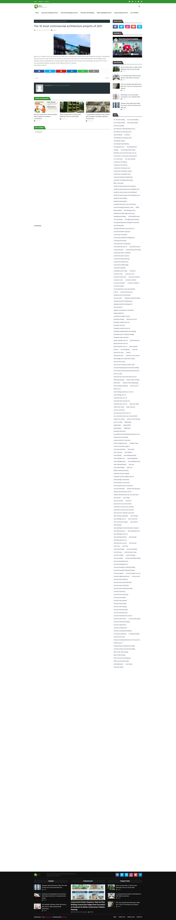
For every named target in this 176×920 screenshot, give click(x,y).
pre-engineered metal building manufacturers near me (127, 435)
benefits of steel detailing (120, 201)
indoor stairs (117, 382)
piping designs (117, 425)
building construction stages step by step (124, 213)
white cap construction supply (121, 661)
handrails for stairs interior (133, 355)
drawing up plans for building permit (123, 301)
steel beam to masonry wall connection (124, 510)
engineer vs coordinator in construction (124, 310)
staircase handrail (118, 500)
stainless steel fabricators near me (123, 491)
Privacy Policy (131, 917)
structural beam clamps (130, 552)
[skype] (141, 1)
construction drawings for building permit (124, 237)
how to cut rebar (118, 373)
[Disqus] (72, 201)
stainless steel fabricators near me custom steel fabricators (126, 495)
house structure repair (119, 361)
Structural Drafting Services (121, 564)
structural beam (118, 552)
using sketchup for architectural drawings (124, 646)
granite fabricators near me (121, 343)
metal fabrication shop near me (122, 401)
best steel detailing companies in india (123, 207)
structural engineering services (122, 576)
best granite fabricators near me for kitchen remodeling (125, 205)
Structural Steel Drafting (120, 603)
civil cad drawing (118, 219)
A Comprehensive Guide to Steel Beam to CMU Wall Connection (131, 77)
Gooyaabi (64, 917)
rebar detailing (117, 455)
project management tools (120, 443)
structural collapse (118, 555)
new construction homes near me (122, 413)
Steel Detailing (117, 525)
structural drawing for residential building (124, 567)
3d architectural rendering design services (124, 128)
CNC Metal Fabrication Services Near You (124, 228)
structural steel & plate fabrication (122, 582)
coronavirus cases (129, 274)
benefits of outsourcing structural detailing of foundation (125, 193)
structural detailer (118, 558)
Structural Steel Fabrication (121, 609)
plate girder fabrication (119, 431)
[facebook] (129, 1)
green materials (133, 346)
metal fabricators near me (120, 404)
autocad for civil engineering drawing (123, 180)
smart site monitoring (119, 488)
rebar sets (131, 464)
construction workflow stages (121, 265)
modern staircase (130, 407)
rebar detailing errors (119, 458)
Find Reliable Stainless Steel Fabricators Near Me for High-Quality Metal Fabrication (54, 906)
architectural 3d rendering (120, 165)
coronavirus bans (118, 274)
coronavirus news (118, 280)
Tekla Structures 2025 (119, 637)
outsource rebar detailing (133, 419)
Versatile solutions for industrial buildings (124, 649)
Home (35, 1)
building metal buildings (120, 216)
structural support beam (120, 624)
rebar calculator (118, 452)
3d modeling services (119, 147)
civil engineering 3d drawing (132, 219)
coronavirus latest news (120, 277)
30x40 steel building (119, 125)
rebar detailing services (134, 461)
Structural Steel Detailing (120, 600)
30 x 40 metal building (132, 119)
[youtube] (133, 27)
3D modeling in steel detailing (121, 144)
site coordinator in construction (122, 482)
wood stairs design (118, 667)
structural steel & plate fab (121, 579)
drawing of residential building (132, 298)
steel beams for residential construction (124, 513)
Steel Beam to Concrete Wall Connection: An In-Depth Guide (130, 96)
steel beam (128, 500)
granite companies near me (121, 340)
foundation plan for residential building (124, 334)
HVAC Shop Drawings (119, 379)
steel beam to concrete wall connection (124, 506)
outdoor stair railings (119, 419)
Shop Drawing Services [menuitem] (121, 13)
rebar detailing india (132, 458)
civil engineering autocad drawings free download (126, 222)
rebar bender (131, 449)
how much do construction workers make (124, 364)
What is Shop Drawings (119, 655)
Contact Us (139, 917)
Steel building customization (121, 516)
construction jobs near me (120, 246)
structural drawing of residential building (124, 570)
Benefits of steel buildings (120, 198)
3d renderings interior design (128, 150)
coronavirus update (119, 286)
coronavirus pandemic (119, 283)
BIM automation (118, 210)
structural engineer (119, 573)
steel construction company (121, 522)
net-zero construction (119, 410)
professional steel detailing (121, 437)
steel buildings (134, 516)
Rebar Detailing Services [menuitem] (104, 13)
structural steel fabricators (121, 612)
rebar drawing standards (120, 464)
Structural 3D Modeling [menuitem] (87, 13)
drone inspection (118, 307)
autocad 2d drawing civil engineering (123, 177)
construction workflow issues (121, 261)
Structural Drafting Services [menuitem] (49, 13)
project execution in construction (122, 440)
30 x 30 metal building (119, 119)
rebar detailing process (120, 461)
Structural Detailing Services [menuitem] (69, 13)
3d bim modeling (118, 134)
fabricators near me (132, 319)
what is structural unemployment (122, 658)
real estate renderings (119, 449)
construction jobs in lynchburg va (122, 243)
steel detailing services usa (121, 534)
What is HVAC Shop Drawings (121, 652)
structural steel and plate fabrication (123, 588)
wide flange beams (118, 664)
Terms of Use (122, 917)
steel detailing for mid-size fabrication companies (126, 528)
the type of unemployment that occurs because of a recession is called (127, 640)
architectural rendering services (122, 168)
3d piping (116, 150)
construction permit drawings (133, 249)
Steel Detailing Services (134, 531)
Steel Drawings (132, 537)
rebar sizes (129, 467)
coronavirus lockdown (134, 277)
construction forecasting (120, 240)
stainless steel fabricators (133, 488)
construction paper (118, 249)
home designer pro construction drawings (124, 358)
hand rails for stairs (119, 352)
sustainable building (134, 634)
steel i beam (117, 546)
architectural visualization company (123, 171)
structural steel (136, 576)
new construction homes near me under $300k (125, 416)
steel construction (132, 519)
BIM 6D (137, 207)
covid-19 (116, 292)
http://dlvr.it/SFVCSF (40, 65)
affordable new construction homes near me (125, 153)
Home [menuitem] (37, 13)
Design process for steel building (122, 295)
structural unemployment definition (123, 630)
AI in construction (118, 159)
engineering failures (119, 313)
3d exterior (127, 134)
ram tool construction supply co (122, 446)
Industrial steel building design (130, 382)
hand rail (116, 349)
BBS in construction (118, 183)
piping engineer (118, 428)
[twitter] (132, 1)
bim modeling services (129, 210)
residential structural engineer (121, 473)
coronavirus (132, 271)
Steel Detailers (134, 522)
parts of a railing (118, 422)
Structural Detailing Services (121, 561)
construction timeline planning (121, 258)
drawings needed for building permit (123, 304)
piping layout (127, 428)
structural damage (130, 555)
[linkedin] (140, 875)
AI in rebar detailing (130, 159)
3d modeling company (119, 141)
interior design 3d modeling (121, 385)
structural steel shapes (134, 618)
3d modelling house (132, 147)
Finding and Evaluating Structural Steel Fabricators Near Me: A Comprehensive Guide (54, 896)
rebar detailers (128, 452)
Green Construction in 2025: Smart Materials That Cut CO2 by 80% (70, 115)
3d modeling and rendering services (123, 137)
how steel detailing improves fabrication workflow (126, 367)
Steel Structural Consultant (42, 30)
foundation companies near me (122, 322)
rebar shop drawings (119, 467)
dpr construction (118, 298)
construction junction (134, 246)
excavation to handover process (122, 316)
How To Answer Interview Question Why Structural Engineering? (126, 371)
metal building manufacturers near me (123, 392)
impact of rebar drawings (133, 379)
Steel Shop (125, 546)
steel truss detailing (132, 549)
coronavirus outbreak (130, 280)
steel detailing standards (120, 537)
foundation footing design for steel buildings (125, 331)
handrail (128, 352)
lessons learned (134, 385)
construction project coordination (122, 252)
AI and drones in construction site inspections (125, 156)
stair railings (126, 497)
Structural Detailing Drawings (133, 558)
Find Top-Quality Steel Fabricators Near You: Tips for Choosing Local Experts (131, 86)
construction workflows (119, 268)
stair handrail (117, 497)
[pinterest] (138, 1)
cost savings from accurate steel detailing (124, 289)
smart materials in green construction (123, 485)
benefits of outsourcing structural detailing (124, 186)
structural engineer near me (133, 573)
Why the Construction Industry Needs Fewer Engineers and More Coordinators (45, 116)
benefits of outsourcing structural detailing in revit (126, 189)
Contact (47, 1)
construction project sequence (121, 255)
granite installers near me (120, 346)
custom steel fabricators (126, 292)
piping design (128, 422)
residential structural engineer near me (124, 476)
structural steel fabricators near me (123, 615)
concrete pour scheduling (120, 234)
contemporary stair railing (120, 271)
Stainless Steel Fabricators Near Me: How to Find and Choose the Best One (131, 105)
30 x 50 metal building (119, 122)
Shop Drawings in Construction (121, 479)
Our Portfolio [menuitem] (134, 13)
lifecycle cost (117, 389)
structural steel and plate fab (121, 585)
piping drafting (127, 425)
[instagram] (135, 1)
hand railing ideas (125, 349)
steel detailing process (119, 531)
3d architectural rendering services (123, 131)
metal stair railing (134, 404)
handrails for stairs (118, 355)
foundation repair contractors (121, 337)
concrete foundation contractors (122, 231)
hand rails (135, 349)
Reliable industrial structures (121, 470)
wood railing (129, 664)
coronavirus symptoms (133, 283)
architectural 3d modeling (120, 162)
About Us (41, 1)
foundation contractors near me (122, 328)
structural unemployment (120, 627)
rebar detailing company (130, 455)
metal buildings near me (120, 395)
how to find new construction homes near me (125, 376)
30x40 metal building (132, 122)
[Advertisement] (72, 251)
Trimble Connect (118, 643)
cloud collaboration (119, 225)
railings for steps (134, 443)
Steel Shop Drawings (119, 549)
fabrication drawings (119, 319)
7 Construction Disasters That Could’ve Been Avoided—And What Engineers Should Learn (98, 116)
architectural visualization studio (122, 174)
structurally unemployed (120, 634)
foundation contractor (119, 325)
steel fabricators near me (120, 543)
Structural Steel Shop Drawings (122, 621)
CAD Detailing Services (134, 216)
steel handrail (132, 543)
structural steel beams (119, 591)
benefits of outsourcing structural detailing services (127, 195)
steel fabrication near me (120, 540)
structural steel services (120, 618)
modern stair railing (119, 407)
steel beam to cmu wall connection (122, 503)
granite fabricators (135, 340)
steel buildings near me (120, 519)
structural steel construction (121, 594)
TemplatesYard (48, 917)
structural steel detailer (120, 597)
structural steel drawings (120, 606)
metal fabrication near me (120, 398)
